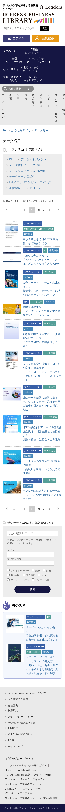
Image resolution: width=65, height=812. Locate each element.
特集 (26, 96)
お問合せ (13, 727)
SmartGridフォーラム (33, 779)
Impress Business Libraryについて (27, 693)
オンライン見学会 (56, 108)
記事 (18, 96)
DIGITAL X (10, 788)
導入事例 (41, 100)
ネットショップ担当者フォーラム (23, 784)
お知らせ (13, 740)
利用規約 (13, 710)
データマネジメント (34, 159)
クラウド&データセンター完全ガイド (26, 765)
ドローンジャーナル (31, 788)
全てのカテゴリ (21, 130)
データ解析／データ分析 (25, 165)
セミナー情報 (63, 104)
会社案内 (13, 705)
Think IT (9, 770)
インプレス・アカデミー (18, 793)
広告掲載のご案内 (18, 699)
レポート (48, 100)
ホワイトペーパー (3, 108)
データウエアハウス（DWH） (28, 170)
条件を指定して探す (19, 88)
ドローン (35, 188)
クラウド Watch (42, 774)
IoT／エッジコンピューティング (30, 182)
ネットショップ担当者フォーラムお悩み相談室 (31, 798)
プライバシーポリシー (20, 716)
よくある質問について (20, 733)
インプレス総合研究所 (17, 774)
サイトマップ (15, 746)
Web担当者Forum (28, 770)
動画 (10, 96)
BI (10, 159)
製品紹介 (33, 100)
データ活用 (41, 130)
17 (50, 209)
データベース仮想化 (22, 176)
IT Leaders (11, 779)
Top (5, 130)
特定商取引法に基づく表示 (23, 723)
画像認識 (15, 188)
